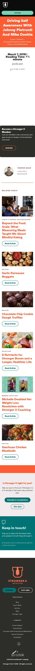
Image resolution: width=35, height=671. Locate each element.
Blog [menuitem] (17, 602)
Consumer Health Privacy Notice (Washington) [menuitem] (17, 631)
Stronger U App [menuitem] (17, 614)
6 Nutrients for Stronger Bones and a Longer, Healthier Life (17, 358)
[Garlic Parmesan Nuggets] (17, 259)
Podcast (17, 63)
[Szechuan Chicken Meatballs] (17, 432)
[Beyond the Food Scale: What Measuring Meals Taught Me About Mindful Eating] (17, 206)
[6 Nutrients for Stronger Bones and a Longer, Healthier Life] (17, 340)
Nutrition (6, 351)
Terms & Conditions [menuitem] (17, 634)
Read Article (10, 243)
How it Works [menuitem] (17, 605)
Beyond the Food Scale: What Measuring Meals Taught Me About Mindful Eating (14, 230)
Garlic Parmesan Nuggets (13, 274)
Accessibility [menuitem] (17, 637)
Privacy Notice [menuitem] (17, 628)
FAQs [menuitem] (17, 611)
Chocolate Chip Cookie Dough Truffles (17, 315)
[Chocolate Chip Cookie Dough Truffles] (17, 299)
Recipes (5, 269)
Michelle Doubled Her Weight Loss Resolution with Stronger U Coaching (17, 404)
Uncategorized (24, 219)
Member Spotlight (10, 395)
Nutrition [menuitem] (17, 608)
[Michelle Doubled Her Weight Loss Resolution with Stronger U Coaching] (17, 384)
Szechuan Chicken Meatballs (14, 448)
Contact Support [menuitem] (17, 625)
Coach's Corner (9, 219)
